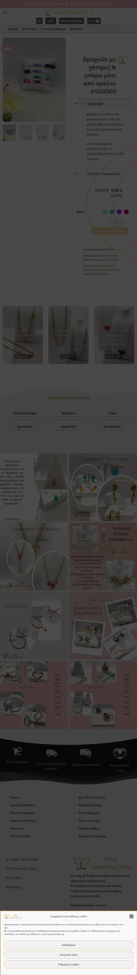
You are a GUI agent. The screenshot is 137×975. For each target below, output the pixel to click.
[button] (131, 916)
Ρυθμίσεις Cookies (68, 964)
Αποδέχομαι (68, 945)
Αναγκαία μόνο (68, 954)
